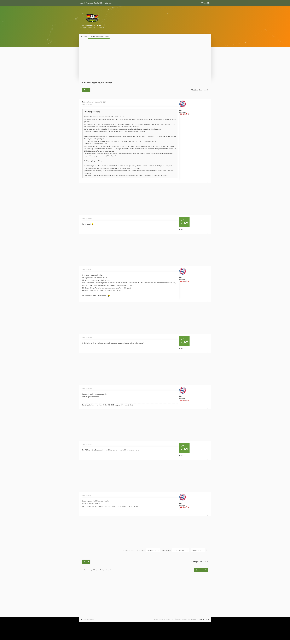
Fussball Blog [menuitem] (98, 3)
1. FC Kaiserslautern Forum (99, 37)
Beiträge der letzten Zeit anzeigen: (134, 550)
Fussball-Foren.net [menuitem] (86, 3)
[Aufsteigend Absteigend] (197, 550)
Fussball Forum (88, 619)
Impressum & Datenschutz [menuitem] (164, 619)
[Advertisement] (145, 58)
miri (180, 110)
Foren (85, 37)
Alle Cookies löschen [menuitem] (183, 619)
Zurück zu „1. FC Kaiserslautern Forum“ (97, 570)
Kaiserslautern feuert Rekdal (97, 82)
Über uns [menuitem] (108, 3)
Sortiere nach (166, 550)
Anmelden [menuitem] (206, 3)
